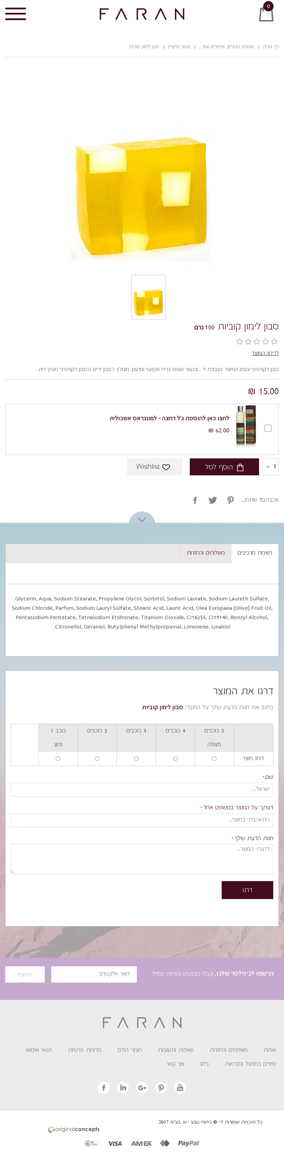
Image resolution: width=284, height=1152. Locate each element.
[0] (275, 18)
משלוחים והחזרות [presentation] (206, 553)
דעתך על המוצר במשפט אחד (238, 808)
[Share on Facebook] (195, 500)
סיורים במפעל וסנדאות (250, 1064)
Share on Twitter (230, 500)
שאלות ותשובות (176, 1050)
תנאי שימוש (39, 1050)
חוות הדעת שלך (253, 839)
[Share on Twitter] (212, 500)
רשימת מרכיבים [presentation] (255, 553)
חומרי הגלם (129, 1050)
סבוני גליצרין (179, 47)
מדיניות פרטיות (84, 1050)
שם (269, 777)
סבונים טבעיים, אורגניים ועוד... (226, 47)
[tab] (254, 553)
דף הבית (271, 47)
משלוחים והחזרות (229, 1050)
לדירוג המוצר (265, 354)
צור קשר (175, 1064)
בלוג (204, 1064)
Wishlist (148, 467)
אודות (270, 1050)
